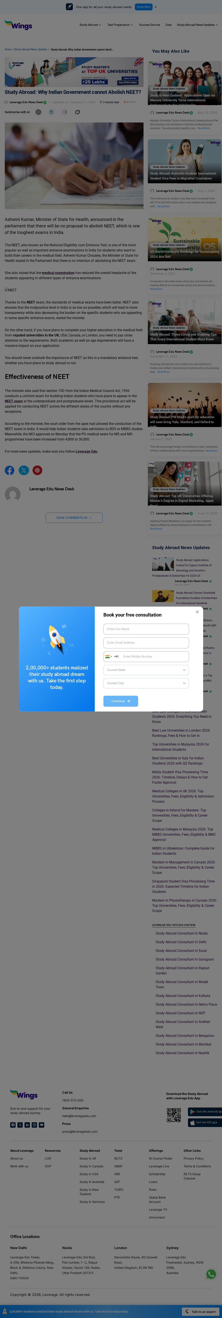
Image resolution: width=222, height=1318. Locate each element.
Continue (119, 701)
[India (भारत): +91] (108, 656)
